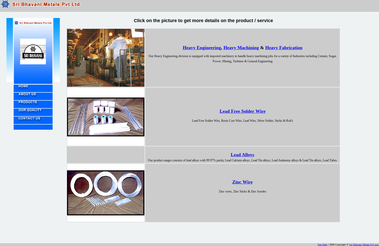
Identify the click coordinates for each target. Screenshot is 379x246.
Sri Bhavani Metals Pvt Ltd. (364, 244)
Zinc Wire (242, 181)
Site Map (322, 244)
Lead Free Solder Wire (243, 111)
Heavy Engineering (202, 47)
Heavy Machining (241, 47)
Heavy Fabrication (283, 47)
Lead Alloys (242, 154)
